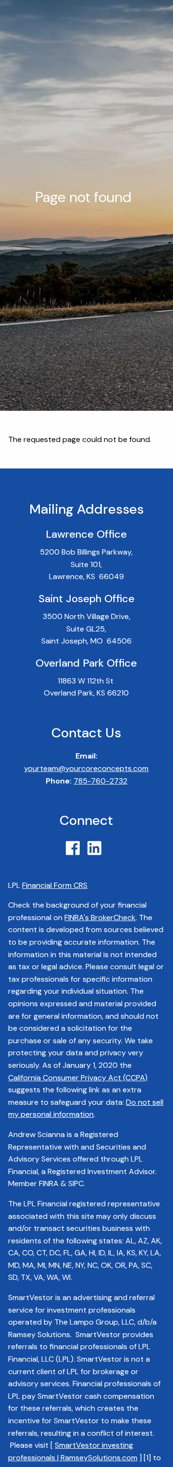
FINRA (49, 1183)
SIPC (76, 1183)
